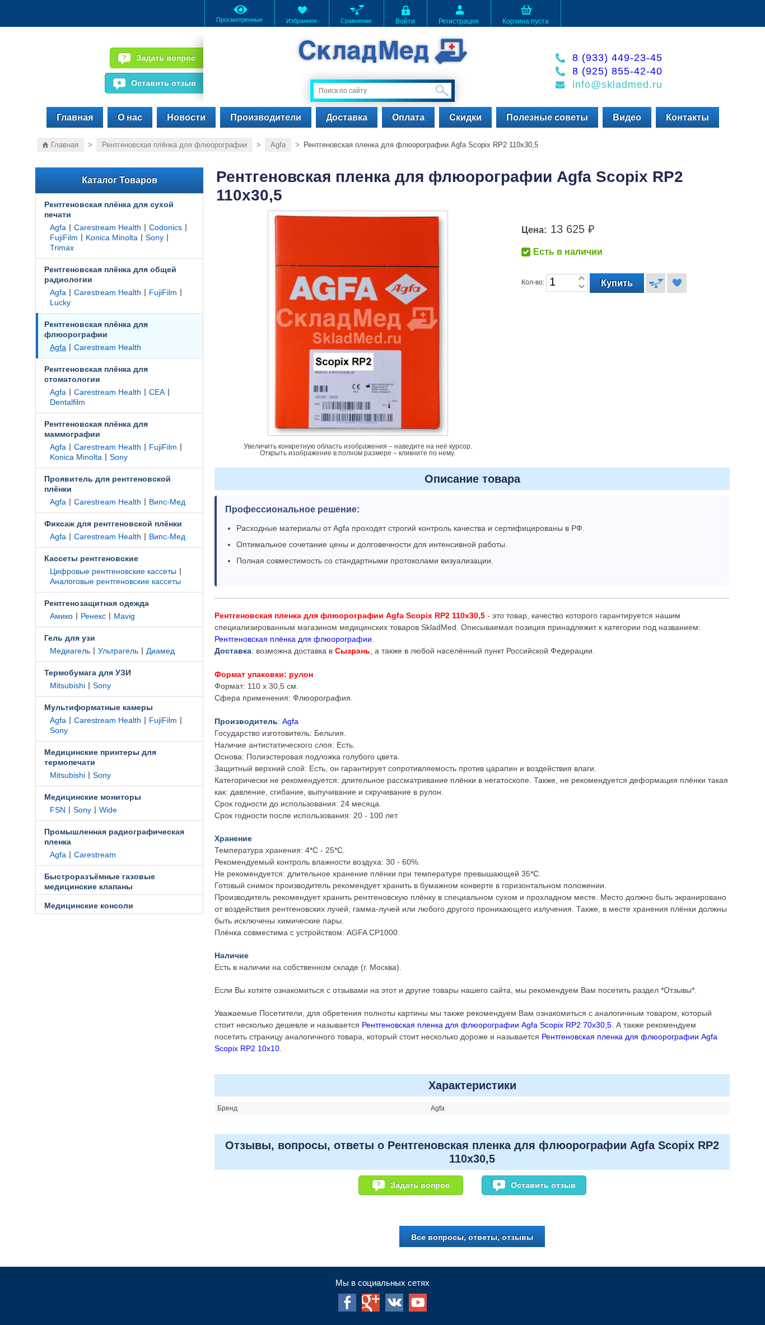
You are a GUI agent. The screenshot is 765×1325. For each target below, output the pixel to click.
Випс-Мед (167, 501)
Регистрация (459, 21)
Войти (405, 21)
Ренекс (93, 616)
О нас (130, 117)
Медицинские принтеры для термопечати (100, 757)
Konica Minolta (112, 237)
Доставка (346, 117)
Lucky (60, 302)
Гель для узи (69, 637)
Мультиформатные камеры (98, 707)
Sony (155, 237)
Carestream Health (107, 227)
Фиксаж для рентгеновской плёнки (113, 523)
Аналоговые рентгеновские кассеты (115, 581)
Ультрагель (118, 650)
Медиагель (70, 650)
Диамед (160, 650)
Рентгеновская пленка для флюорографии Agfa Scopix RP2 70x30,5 (487, 1024)
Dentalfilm (67, 402)
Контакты (687, 117)
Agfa (278, 145)
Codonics (165, 227)
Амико (61, 616)
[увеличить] (581, 278)
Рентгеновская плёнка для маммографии (96, 428)
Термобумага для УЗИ (87, 672)
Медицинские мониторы (92, 796)
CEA (157, 392)
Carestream (95, 854)
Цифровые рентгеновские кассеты (113, 571)
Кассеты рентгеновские (91, 558)
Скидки (465, 117)
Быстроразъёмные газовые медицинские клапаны (99, 881)
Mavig (124, 616)
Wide (108, 809)
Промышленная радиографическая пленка (114, 836)
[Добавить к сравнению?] (655, 283)
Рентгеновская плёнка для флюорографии (174, 145)
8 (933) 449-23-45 (617, 57)
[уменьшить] (581, 287)
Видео (627, 117)
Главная (75, 117)
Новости (186, 117)
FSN (58, 809)
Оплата (408, 117)
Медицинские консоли (88, 905)
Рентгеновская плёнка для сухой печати (109, 209)
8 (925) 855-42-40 (617, 71)
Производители (265, 117)
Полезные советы (547, 117)
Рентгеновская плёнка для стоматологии (96, 374)
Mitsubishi (67, 685)
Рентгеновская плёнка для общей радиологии (110, 274)
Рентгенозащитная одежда (96, 603)
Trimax (62, 247)
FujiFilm (64, 237)
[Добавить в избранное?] (677, 283)
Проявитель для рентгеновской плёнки (107, 483)
